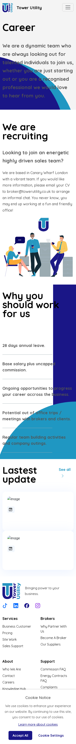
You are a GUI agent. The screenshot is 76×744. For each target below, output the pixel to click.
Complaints (49, 687)
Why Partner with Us (54, 628)
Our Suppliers (51, 644)
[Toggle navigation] (68, 7)
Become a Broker (53, 638)
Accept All (20, 735)
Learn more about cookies (38, 724)
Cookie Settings (51, 735)
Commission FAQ (53, 669)
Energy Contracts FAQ (54, 678)
